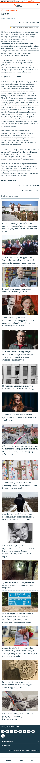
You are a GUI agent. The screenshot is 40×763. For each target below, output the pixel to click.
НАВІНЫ (8, 760)
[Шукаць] (32, 760)
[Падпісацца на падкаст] (20, 731)
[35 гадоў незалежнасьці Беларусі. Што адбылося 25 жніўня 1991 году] (20, 374)
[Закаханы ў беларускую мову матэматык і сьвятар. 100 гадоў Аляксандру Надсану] (20, 670)
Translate (30, 1)
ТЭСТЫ (21, 760)
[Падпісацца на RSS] (3, 736)
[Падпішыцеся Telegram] (33, 731)
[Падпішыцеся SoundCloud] (24, 731)
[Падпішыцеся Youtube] (16, 731)
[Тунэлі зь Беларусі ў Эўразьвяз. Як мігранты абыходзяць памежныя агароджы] (20, 570)
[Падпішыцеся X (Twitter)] (11, 731)
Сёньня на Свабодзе (9, 10)
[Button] (23, 22)
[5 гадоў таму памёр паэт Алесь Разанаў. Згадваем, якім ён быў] (20, 277)
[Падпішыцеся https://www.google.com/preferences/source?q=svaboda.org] (3, 731)
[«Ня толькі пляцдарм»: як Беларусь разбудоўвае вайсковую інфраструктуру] (20, 701)
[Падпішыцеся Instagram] (29, 731)
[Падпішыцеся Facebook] (7, 731)
